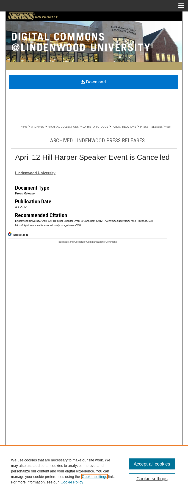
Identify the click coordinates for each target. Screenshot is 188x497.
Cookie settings (94, 477)
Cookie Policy (72, 482)
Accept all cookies (152, 463)
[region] (94, 471)
